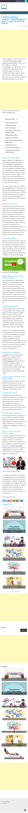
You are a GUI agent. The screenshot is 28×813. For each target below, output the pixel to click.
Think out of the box (10, 125)
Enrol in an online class (11, 122)
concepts (11, 419)
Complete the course (11, 145)
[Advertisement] (14, 43)
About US (4, 803)
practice (21, 254)
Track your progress (10, 127)
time (20, 59)
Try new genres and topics (12, 147)
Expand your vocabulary (11, 137)
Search (3, 627)
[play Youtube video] (14, 264)
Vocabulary (5, 355)
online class (19, 160)
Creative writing (11, 63)
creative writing (9, 162)
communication (9, 361)
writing (9, 112)
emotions (7, 67)
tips (7, 316)
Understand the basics (11, 135)
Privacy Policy (5, 802)
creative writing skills (16, 445)
